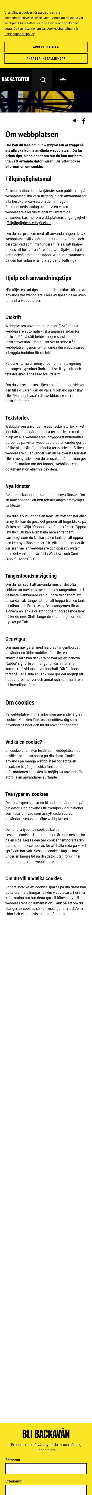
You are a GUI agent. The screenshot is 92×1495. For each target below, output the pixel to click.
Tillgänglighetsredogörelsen (29, 222)
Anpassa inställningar (46, 58)
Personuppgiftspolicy (19, 34)
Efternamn (13, 1481)
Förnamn (12, 1459)
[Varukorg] (61, 80)
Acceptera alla (46, 47)
